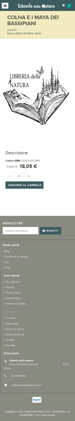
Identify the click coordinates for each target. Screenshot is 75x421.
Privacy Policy (13, 292)
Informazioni (11, 311)
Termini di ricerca (15, 329)
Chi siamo (11, 318)
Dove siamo (12, 323)
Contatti (10, 340)
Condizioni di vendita (16, 256)
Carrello (10, 287)
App (7, 262)
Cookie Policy (13, 298)
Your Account (13, 281)
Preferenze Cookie (16, 303)
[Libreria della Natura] (36, 5)
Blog (7, 251)
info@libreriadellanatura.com (25, 385)
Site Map (10, 345)
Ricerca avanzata (15, 334)
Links (7, 267)
